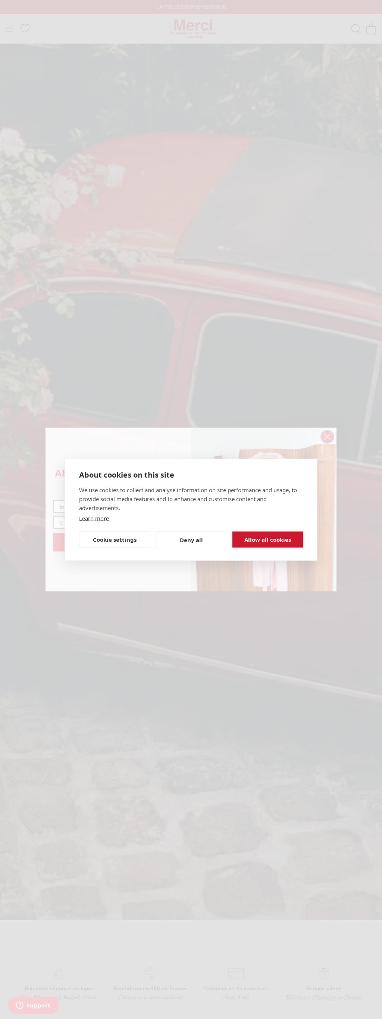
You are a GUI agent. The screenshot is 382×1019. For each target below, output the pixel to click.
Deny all (191, 540)
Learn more (94, 518)
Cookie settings (115, 539)
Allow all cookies (267, 539)
